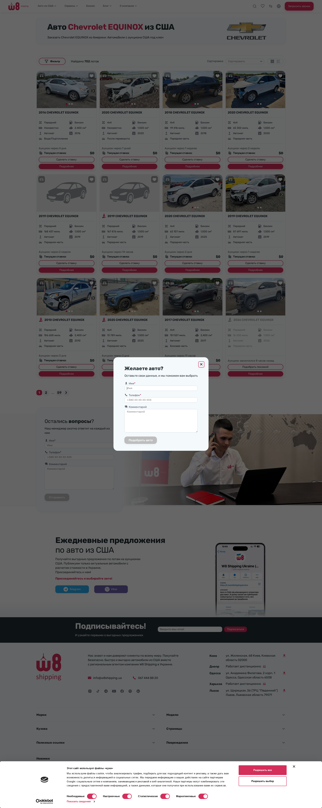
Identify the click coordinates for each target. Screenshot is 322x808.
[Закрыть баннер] (294, 766)
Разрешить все (262, 770)
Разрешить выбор (262, 781)
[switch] (127, 796)
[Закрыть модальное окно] (201, 364)
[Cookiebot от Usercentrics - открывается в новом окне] (44, 801)
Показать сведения (79, 801)
